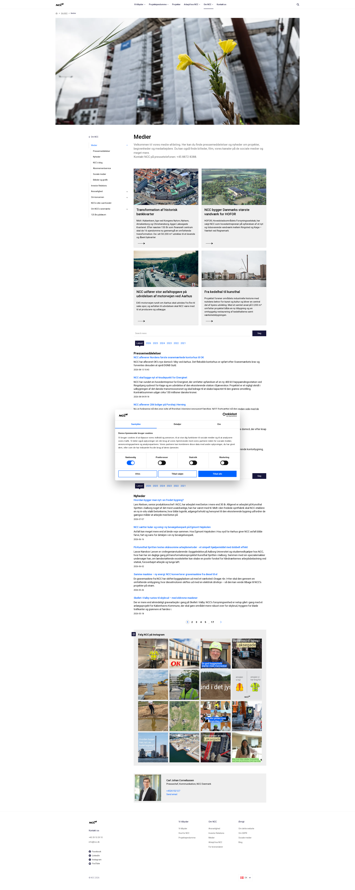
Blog (240, 842)
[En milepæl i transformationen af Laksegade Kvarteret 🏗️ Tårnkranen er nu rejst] (216, 747)
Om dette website (246, 828)
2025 (155, 343)
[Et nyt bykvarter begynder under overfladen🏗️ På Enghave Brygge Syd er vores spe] (184, 747)
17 (212, 622)
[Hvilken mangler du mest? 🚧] (247, 685)
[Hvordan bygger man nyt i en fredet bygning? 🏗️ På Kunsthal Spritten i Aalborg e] (153, 747)
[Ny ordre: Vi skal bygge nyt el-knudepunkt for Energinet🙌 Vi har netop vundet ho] (153, 685)
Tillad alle (217, 474)
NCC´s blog (97, 163)
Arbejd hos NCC (215, 842)
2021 (183, 343)
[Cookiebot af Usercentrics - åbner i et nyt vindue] (225, 415)
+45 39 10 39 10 (96, 837)
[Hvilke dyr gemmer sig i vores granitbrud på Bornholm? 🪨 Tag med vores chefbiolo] (184, 716)
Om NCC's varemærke (100, 209)
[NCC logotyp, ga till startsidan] (59, 4)
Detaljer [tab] (177, 424)
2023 (169, 343)
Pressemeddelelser (101, 151)
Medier (94, 145)
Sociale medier (99, 174)
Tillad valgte (177, 474)
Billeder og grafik (100, 180)
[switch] (162, 463)
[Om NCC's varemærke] (127, 209)
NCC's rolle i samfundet (101, 203)
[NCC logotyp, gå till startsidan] (132, 822)
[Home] (56, 13)
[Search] (298, 4)
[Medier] (127, 145)
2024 (162, 343)
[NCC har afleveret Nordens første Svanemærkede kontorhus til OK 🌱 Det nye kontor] (184, 654)
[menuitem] (140, 4)
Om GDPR (243, 833)
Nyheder (96, 157)
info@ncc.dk (94, 842)
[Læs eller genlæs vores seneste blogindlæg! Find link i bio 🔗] (216, 716)
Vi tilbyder (183, 828)
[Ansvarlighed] (127, 191)
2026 (148, 343)
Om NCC (64, 13)
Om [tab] (219, 424)
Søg (259, 333)
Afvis (137, 474)
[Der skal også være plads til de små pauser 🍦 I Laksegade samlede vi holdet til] (247, 654)
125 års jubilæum (98, 215)
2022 (176, 343)
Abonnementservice (102, 168)
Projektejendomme (187, 838)
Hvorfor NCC (184, 833)
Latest (139, 343)
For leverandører (216, 847)
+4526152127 (173, 791)
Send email (171, 794)
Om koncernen (97, 197)
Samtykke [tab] (136, 424)
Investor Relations (99, 186)
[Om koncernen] (127, 197)
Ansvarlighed (97, 191)
